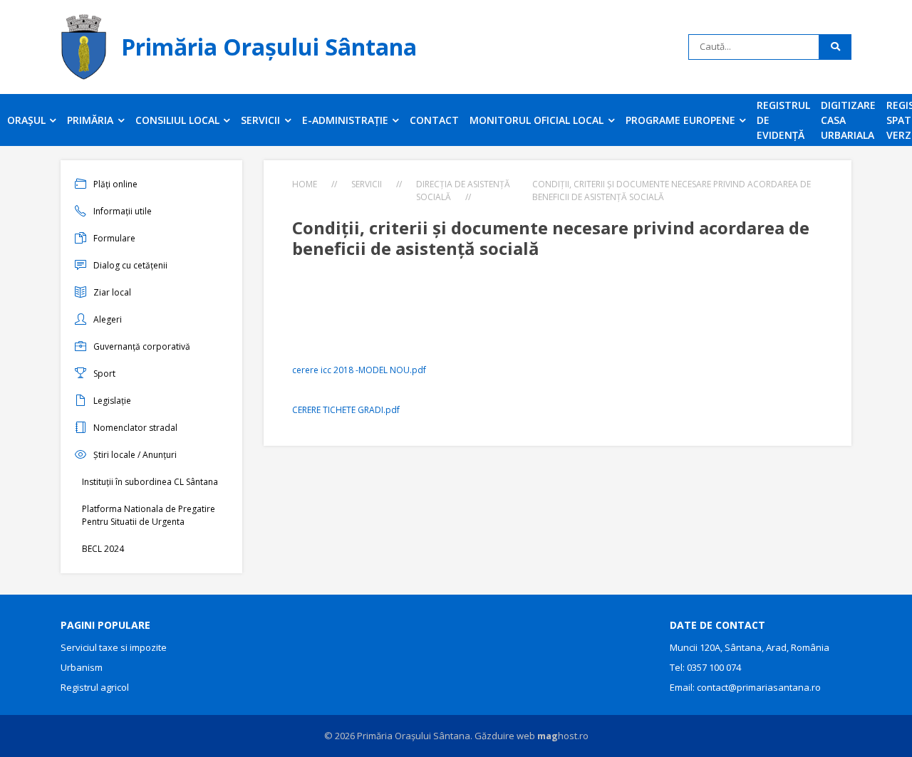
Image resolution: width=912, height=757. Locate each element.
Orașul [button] (27, 120)
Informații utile (122, 211)
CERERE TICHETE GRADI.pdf (346, 410)
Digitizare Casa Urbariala (848, 120)
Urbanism (82, 667)
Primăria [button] (91, 120)
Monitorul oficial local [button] (538, 120)
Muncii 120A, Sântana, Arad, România (749, 647)
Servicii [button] (262, 120)
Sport (104, 373)
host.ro (563, 735)
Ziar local (112, 292)
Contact (434, 120)
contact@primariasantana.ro (759, 687)
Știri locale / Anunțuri (135, 455)
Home (304, 184)
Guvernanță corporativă (141, 346)
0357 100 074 (714, 667)
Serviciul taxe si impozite (114, 647)
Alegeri (107, 319)
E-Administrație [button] (346, 120)
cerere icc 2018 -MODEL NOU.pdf (359, 370)
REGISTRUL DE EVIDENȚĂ (783, 120)
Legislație (112, 401)
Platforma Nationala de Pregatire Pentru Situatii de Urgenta (148, 515)
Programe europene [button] (682, 120)
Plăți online (115, 184)
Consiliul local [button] (178, 120)
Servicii (366, 184)
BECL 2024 (103, 549)
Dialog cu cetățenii (130, 265)
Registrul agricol (95, 687)
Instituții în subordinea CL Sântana (150, 482)
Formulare (114, 238)
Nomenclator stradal (135, 428)
